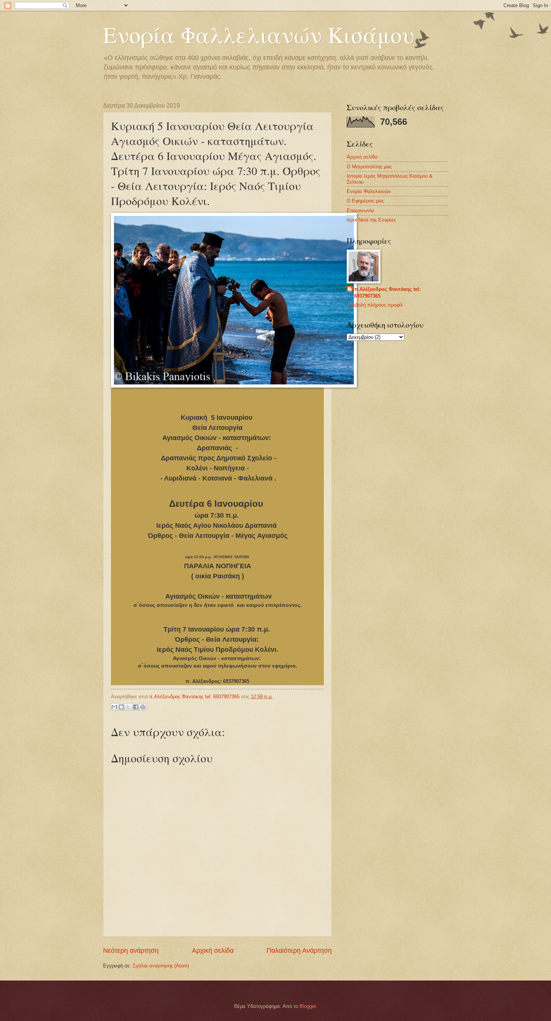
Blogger (307, 1006)
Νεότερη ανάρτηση (131, 950)
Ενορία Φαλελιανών (369, 191)
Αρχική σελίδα (213, 950)
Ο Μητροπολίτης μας (369, 166)
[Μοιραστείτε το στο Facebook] (135, 707)
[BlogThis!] (121, 707)
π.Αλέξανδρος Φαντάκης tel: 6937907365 (387, 292)
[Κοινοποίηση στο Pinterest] (143, 707)
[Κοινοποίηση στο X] (128, 707)
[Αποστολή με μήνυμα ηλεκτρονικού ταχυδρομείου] (114, 707)
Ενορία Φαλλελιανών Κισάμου (258, 34)
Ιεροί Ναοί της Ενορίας (371, 220)
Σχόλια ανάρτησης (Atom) (161, 966)
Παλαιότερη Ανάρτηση (299, 950)
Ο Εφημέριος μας (365, 201)
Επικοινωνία (360, 210)
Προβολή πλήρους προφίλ (375, 305)
